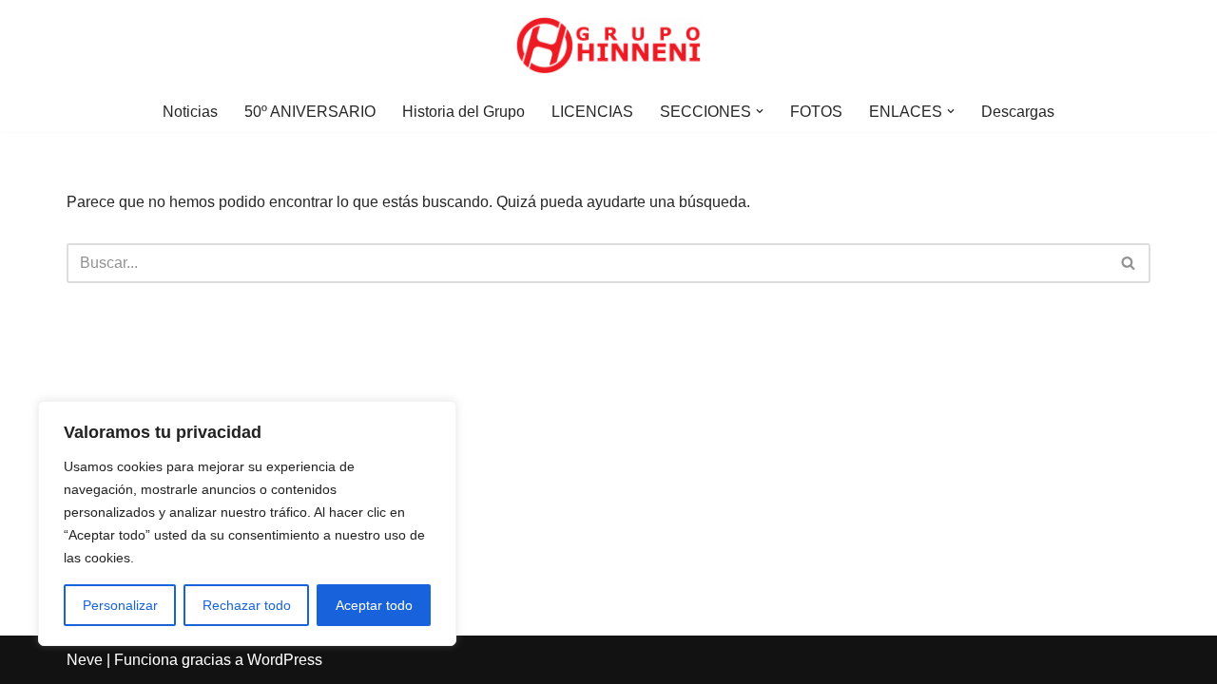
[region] (247, 523)
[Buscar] (1129, 263)
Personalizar (120, 605)
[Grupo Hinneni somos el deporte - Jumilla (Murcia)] (608, 45)
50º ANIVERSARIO (310, 112)
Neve (85, 660)
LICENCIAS (592, 112)
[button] (759, 111)
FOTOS (816, 112)
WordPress (284, 660)
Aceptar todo (374, 605)
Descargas (1017, 112)
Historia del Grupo (463, 112)
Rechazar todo (247, 605)
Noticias (190, 112)
